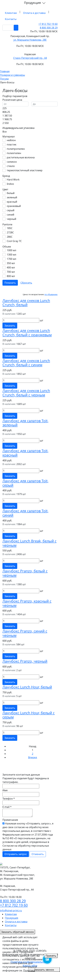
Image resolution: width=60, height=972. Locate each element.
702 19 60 (48, 24)
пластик (11, 144)
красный (12, 201)
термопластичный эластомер (24, 170)
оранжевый (14, 206)
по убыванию (51, 294)
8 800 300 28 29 (49, 27)
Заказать (9, 325)
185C (9, 228)
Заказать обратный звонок (17, 932)
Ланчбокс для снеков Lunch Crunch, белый (26, 302)
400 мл (11, 267)
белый (10, 193)
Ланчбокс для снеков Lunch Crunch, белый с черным (26, 392)
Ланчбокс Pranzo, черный (24, 661)
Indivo (10, 184)
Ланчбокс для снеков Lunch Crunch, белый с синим (26, 362)
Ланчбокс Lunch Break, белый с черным (29, 543)
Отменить (38, 854)
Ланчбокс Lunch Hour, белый (27, 687)
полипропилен (16, 148)
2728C (10, 232)
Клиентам (11, 13)
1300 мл (11, 254)
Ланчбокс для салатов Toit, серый (25, 483)
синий (10, 214)
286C (9, 236)
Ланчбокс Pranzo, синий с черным (24, 633)
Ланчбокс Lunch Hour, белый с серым (28, 715)
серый (10, 210)
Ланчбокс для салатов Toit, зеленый (25, 423)
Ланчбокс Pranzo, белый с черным (25, 573)
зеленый (12, 197)
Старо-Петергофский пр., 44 (30, 58)
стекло (11, 166)
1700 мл (11, 259)
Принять (51, 955)
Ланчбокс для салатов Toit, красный (25, 452)
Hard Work (13, 179)
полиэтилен (14, 153)
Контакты (10, 19)
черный (11, 219)
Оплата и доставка (34, 13)
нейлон (11, 140)
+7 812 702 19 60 (14, 905)
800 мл (11, 276)
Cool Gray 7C (14, 241)
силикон (12, 161)
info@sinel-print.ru (11, 910)
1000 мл (11, 250)
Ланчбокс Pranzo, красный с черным (26, 603)
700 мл (11, 271)
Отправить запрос (15, 854)
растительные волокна (21, 157)
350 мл (11, 263)
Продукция (33, 3)
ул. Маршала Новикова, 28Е (30, 40)
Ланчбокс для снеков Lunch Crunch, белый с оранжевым (27, 332)
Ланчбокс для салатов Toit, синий (25, 513)
